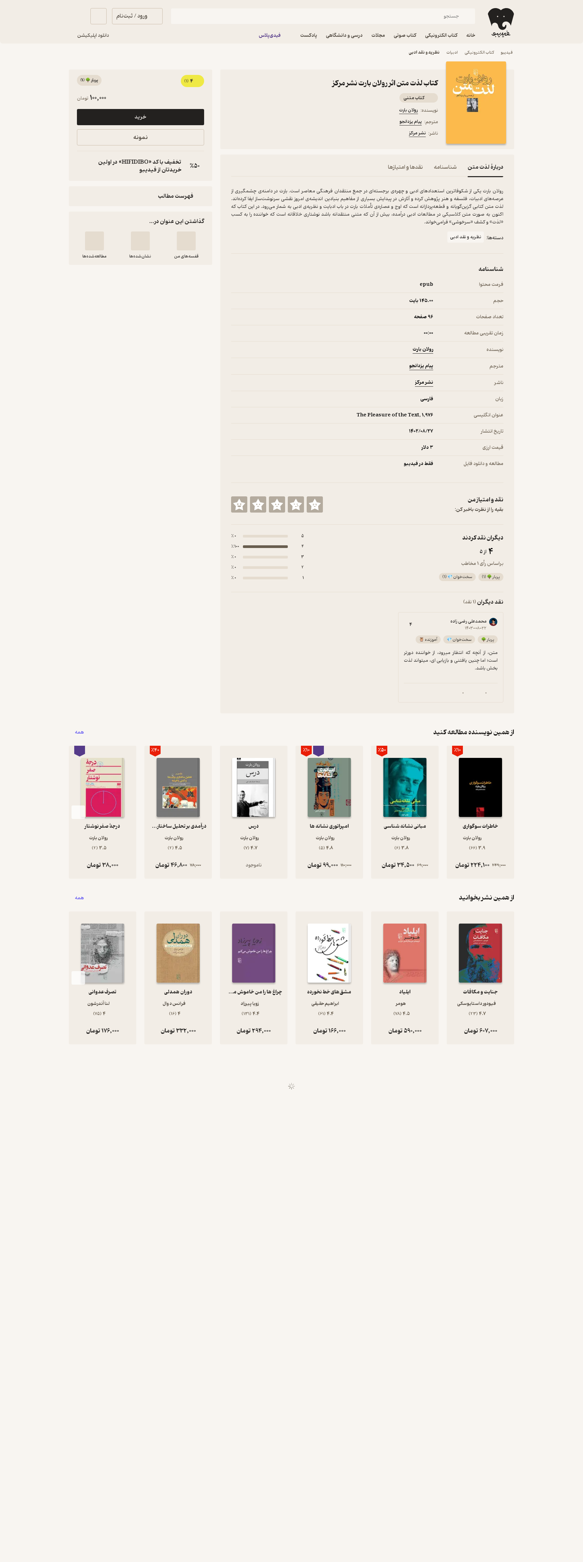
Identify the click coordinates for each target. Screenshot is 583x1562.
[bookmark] (251, 134)
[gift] (267, 134)
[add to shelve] (186, 240)
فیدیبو (507, 52)
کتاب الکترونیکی (479, 52)
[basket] (98, 16)
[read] (94, 240)
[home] (500, 22)
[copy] (83, 166)
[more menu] (235, 134)
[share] (283, 134)
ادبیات (452, 52)
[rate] (315, 504)
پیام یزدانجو (410, 121)
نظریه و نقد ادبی (424, 52)
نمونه (140, 137)
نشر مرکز (417, 133)
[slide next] (78, 812)
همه (79, 732)
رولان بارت (408, 110)
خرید (140, 117)
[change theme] (77, 16)
